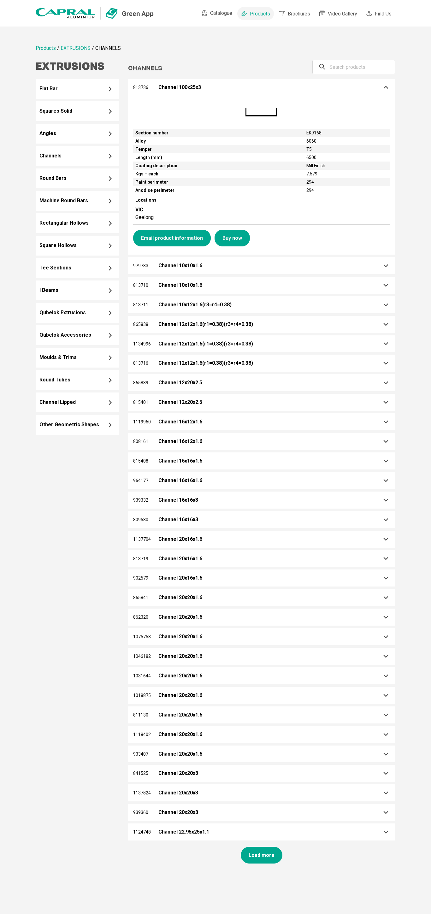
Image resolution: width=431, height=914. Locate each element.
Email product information (172, 238)
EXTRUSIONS (76, 48)
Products (260, 14)
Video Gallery (342, 14)
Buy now (232, 238)
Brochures (299, 14)
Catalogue (221, 13)
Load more (262, 855)
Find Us (383, 14)
